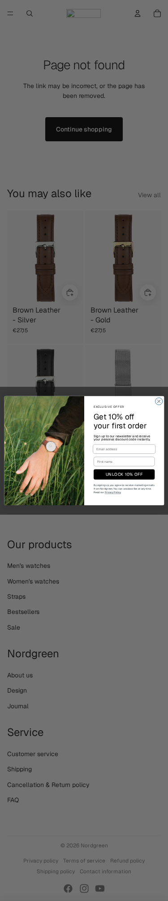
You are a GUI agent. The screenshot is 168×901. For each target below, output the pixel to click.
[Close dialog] (158, 401)
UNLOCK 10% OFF (123, 474)
